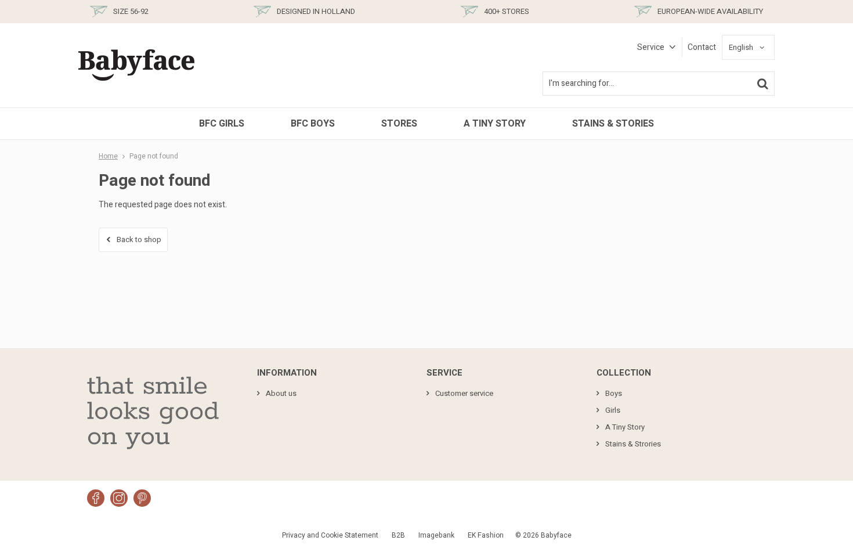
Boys (613, 393)
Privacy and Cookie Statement (330, 535)
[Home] (136, 65)
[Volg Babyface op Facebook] (95, 498)
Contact (702, 47)
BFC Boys (313, 124)
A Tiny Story (495, 124)
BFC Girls (221, 124)
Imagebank (436, 535)
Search (762, 83)
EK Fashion (486, 535)
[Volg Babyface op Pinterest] (142, 498)
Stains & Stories (613, 124)
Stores (399, 124)
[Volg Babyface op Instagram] (119, 498)
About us (281, 393)
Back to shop (139, 239)
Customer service (464, 393)
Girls (612, 410)
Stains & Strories (633, 443)
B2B (398, 535)
